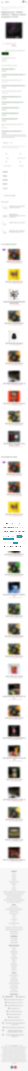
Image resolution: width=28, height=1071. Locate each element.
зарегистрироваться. (8, 538)
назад (15, 542)
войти (19, 536)
